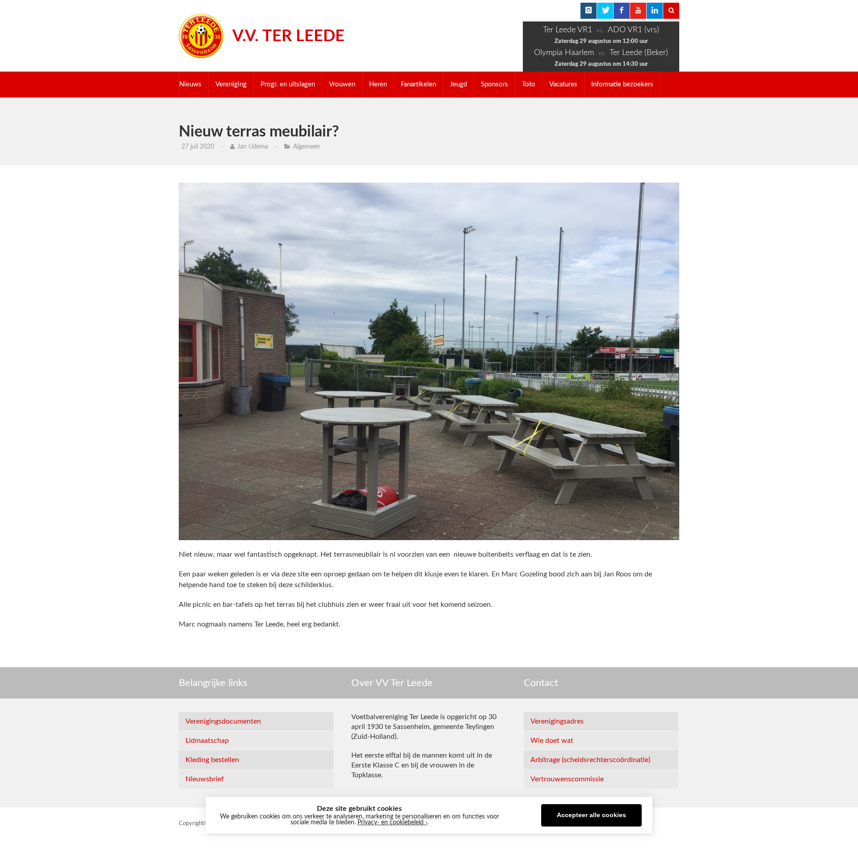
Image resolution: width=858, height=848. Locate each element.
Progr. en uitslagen (288, 84)
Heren (378, 84)
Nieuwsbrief (204, 779)
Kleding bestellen (212, 759)
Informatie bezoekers (622, 84)
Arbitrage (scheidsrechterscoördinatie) (590, 759)
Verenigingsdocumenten (223, 721)
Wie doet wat (551, 740)
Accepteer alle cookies (591, 815)
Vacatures (563, 84)
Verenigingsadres (557, 721)
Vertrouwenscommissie (567, 779)
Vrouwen (342, 84)
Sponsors (494, 84)
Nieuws (190, 84)
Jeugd (458, 84)
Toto (528, 84)
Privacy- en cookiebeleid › (392, 822)
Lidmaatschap (207, 740)
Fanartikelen (418, 84)
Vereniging (231, 84)
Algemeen (306, 147)
